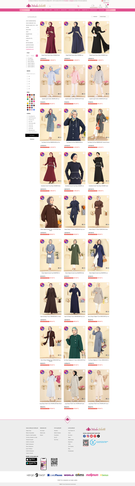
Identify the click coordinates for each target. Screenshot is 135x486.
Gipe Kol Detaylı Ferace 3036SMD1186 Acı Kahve (50, 316)
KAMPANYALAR (30, 49)
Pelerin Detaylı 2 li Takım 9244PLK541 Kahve (98, 229)
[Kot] (32, 108)
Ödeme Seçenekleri (30, 432)
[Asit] (28, 97)
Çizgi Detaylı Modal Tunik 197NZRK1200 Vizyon (98, 403)
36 (29, 76)
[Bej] (34, 97)
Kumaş (28, 113)
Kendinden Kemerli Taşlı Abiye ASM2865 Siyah (98, 185)
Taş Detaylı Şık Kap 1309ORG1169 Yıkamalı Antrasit (98, 142)
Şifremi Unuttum (57, 432)
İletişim (41, 435)
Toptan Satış (28, 430)
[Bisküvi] (30, 99)
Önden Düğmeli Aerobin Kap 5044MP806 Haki (74, 272)
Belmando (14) (32, 130)
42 (29, 83)
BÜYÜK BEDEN (72, 9)
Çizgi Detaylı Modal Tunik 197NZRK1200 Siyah (74, 403)
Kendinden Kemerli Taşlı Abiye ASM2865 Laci (74, 185)
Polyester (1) (31, 119)
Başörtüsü (70, 441)
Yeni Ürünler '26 (71, 430)
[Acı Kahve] (30, 95)
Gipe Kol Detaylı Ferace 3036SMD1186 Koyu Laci (74, 316)
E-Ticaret (63, 484)
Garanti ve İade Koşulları (31, 435)
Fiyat (28, 52)
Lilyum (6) (31, 125)
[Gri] (30, 103)
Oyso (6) (30, 121)
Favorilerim (56, 435)
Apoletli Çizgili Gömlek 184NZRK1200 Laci (50, 98)
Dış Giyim (70, 435)
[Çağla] (34, 99)
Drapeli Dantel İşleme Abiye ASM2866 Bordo (51, 55)
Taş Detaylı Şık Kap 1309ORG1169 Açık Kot (51, 142)
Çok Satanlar (70, 446)
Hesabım (56, 430)
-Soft (60, 484)
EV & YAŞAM (101, 9)
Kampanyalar (71, 450)
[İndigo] (32, 106)
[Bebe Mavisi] (32, 97)
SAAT (79, 9)
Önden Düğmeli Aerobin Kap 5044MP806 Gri (51, 272)
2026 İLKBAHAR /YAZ (31, 23)
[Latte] (30, 110)
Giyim (69, 432)
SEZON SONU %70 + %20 (37, 9)
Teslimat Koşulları (29, 439)
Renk (28, 92)
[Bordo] (32, 99)
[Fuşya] (34, 101)
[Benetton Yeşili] (28, 99)
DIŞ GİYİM (56, 9)
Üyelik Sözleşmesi (30, 444)
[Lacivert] (28, 110)
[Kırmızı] (30, 108)
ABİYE (50, 9)
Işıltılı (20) (31, 128)
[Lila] (32, 110)
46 (29, 88)
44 (29, 86)
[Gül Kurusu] (32, 103)
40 (29, 81)
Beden (28, 70)
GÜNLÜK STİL (64, 9)
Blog (69, 448)
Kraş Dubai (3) (32, 116)
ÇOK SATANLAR (29, 47)
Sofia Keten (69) (32, 123)
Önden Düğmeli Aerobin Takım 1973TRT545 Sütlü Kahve (50, 230)
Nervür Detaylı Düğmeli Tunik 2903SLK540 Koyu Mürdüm (51, 361)
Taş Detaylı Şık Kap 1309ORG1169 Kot (75, 142)
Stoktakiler (95, 16)
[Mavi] (34, 110)
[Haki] (28, 106)
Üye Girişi (56, 439)
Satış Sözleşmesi (29, 446)
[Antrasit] (34, 95)
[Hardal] (30, 106)
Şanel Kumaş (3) (32, 118)
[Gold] (28, 103)
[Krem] (34, 108)
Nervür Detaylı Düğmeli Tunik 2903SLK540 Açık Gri (98, 316)
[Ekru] (28, 101)
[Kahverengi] (34, 106)
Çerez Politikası (29, 448)
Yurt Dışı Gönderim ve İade (31, 437)
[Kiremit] (28, 108)
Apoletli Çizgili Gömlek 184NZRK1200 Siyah (98, 98)
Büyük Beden (71, 439)
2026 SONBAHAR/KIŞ (31, 20)
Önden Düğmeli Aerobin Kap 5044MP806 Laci (98, 272)
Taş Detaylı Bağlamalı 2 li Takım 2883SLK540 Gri (98, 360)
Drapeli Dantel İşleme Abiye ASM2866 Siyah (98, 55)
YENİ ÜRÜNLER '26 (25, 10)
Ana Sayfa (42, 430)
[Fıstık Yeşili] (30, 101)
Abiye (69, 437)
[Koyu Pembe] (28, 95)
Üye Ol (55, 437)
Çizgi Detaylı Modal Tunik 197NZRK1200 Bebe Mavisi (51, 403)
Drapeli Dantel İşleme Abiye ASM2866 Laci (74, 55)
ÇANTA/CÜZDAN (93, 9)
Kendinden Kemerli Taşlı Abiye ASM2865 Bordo (50, 185)
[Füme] (32, 101)
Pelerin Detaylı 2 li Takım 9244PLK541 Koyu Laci (74, 229)
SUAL (27, 40)
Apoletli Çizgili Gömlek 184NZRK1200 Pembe (74, 98)
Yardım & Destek (29, 453)
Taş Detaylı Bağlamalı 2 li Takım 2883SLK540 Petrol (74, 360)
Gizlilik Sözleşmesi (30, 450)
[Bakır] (30, 97)
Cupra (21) (31, 126)
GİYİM (45, 9)
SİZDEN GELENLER (111, 10)
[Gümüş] (34, 103)
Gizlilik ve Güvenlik (30, 441)
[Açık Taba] (32, 95)
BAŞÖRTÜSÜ (84, 9)
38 (29, 78)
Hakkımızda (42, 432)
